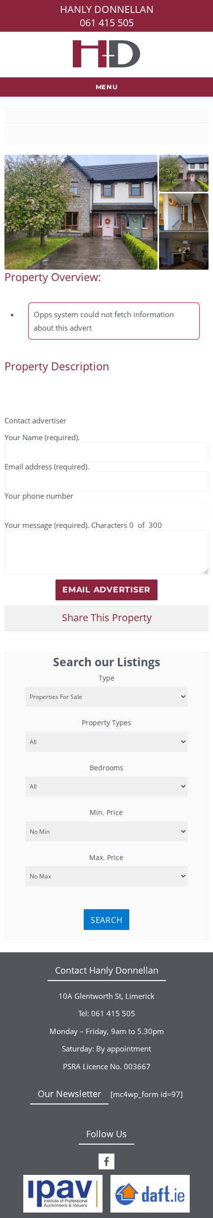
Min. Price (106, 812)
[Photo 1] (184, 173)
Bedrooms (106, 767)
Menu (106, 87)
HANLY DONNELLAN (107, 9)
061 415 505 (107, 22)
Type (106, 678)
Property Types (106, 722)
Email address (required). (46, 466)
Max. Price (106, 857)
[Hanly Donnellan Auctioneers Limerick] (106, 53)
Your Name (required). (42, 437)
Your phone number (38, 496)
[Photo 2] (184, 212)
